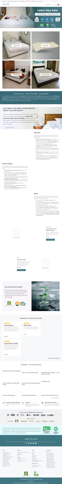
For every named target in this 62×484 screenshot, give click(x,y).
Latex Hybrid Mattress (7, 453)
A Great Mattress (8, 325)
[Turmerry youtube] (33, 443)
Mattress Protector (6, 459)
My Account (19, 454)
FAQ (18, 455)
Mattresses (37, 132)
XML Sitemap (45, 483)
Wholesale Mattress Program (37, 460)
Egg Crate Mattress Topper (8, 457)
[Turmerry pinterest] (31, 443)
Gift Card (4, 466)
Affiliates (33, 457)
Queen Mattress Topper (50, 465)
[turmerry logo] (6, 4)
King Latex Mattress (50, 458)
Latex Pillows (5, 460)
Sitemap (18, 459)
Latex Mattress (5, 452)
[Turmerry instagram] (28, 443)
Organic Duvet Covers (7, 465)
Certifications (34, 455)
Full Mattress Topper (50, 464)
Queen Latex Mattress (50, 457)
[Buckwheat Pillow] (9, 264)
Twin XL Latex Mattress (50, 454)
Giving (33, 453)
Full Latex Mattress (49, 455)
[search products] (50, 1)
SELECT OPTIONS (50, 239)
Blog (33, 454)
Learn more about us (9, 127)
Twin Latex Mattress (50, 453)
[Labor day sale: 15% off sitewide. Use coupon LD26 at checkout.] (31, 17)
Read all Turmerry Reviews (54, 358)
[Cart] (56, 5)
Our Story (34, 452)
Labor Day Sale (34, 466)
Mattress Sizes (49, 452)
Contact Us (19, 461)
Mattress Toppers (7, 163)
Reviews (18, 457)
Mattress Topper (48, 226)
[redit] (36, 443)
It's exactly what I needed (11, 343)
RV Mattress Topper (6, 458)
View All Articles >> (55, 398)
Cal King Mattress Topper (51, 467)
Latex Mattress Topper (7, 455)
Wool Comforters (6, 461)
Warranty (19, 453)
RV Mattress (5, 454)
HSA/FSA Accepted (35, 461)
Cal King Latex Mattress (50, 459)
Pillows (36, 193)
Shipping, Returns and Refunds (23, 452)
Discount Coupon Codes (36, 465)
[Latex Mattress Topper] (38, 233)
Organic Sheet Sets (6, 464)
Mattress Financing (20, 458)
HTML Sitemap (38, 483)
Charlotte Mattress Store (21, 460)
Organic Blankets (6, 462)
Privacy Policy (34, 458)
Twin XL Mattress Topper (51, 462)
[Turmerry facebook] (26, 443)
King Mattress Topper (50, 466)
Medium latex (27, 325)
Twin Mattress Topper (50, 461)
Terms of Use (34, 459)
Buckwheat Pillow (21, 259)
